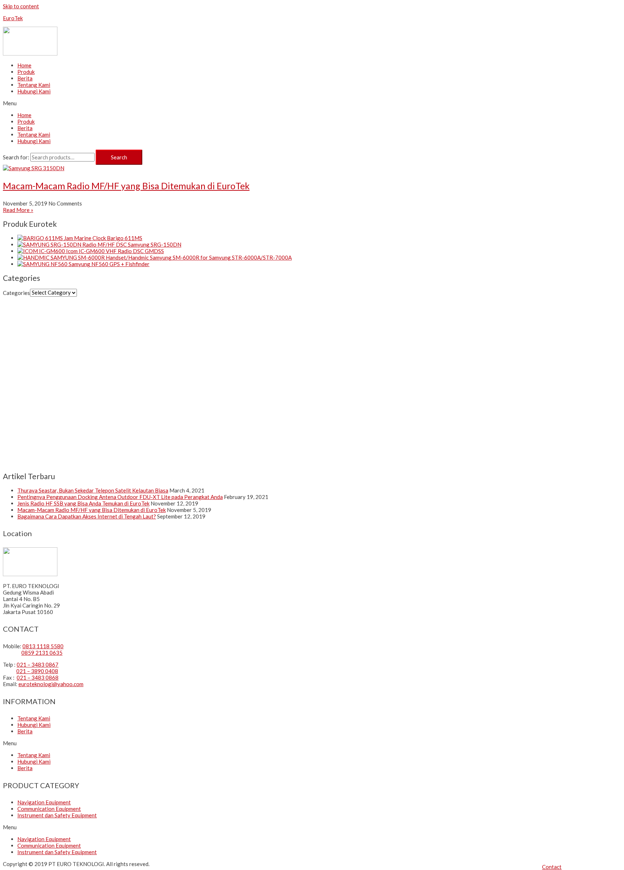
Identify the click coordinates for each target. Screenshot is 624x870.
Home (24, 65)
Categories (16, 292)
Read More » (18, 210)
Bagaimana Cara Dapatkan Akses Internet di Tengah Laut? (86, 516)
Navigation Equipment (44, 802)
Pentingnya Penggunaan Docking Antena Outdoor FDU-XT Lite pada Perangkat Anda (120, 497)
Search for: (16, 157)
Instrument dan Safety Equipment (57, 815)
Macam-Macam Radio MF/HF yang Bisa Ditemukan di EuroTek (126, 185)
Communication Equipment (49, 808)
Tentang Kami (33, 84)
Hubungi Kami (34, 91)
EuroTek (13, 18)
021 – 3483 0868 (37, 677)
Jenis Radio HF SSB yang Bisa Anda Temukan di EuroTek (83, 503)
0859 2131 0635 (41, 652)
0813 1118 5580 (43, 646)
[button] (552, 867)
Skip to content (21, 6)
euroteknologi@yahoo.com (50, 684)
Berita (24, 78)
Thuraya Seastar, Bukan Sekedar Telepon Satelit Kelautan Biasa (92, 490)
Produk (26, 72)
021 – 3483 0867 (37, 664)
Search (119, 157)
